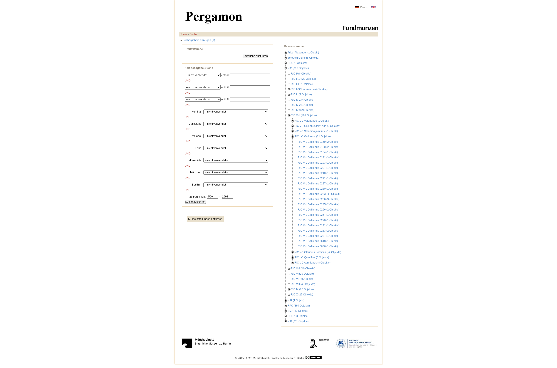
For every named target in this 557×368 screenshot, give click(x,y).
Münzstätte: (195, 160)
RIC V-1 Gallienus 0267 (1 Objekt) (318, 214)
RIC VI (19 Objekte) (302, 273)
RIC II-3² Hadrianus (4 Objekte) (309, 89)
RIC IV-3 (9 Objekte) (302, 110)
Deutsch (364, 7)
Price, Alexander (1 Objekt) (303, 52)
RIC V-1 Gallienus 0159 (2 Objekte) (318, 141)
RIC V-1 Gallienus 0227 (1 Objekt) (318, 183)
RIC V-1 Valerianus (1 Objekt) (311, 120)
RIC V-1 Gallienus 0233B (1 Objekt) (319, 194)
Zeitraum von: (198, 196)
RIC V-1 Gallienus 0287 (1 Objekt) (318, 235)
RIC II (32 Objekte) (302, 84)
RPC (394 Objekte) (298, 305)
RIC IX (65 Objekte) (302, 289)
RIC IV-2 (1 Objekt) (302, 104)
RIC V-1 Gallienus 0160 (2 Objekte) (318, 147)
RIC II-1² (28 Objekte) (303, 78)
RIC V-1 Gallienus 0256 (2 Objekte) (318, 209)
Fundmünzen (360, 27)
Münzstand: (195, 123)
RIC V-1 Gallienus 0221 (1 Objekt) (318, 178)
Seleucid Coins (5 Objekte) (303, 57)
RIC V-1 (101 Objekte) (304, 115)
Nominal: (196, 111)
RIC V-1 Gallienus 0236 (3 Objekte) (318, 199)
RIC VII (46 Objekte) (302, 278)
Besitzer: (197, 184)
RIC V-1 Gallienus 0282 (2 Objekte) (318, 225)
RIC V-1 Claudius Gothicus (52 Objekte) (317, 252)
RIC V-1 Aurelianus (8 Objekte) (312, 262)
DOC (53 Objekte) (298, 316)
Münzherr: (196, 172)
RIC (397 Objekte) (298, 68)
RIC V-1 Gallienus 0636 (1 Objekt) (318, 246)
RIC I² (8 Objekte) (301, 73)
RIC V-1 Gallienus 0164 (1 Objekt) (318, 152)
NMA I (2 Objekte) (297, 310)
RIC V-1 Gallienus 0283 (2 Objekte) (318, 230)
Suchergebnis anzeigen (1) (198, 40)
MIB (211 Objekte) (298, 321)
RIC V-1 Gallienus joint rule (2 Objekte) (317, 126)
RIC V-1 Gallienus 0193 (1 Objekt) (318, 162)
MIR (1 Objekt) (295, 300)
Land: (198, 148)
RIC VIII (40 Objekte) (303, 284)
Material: (197, 135)
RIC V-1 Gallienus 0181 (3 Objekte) (318, 157)
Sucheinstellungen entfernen (205, 218)
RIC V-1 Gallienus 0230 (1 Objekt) (318, 188)
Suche (193, 34)
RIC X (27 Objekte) (302, 294)
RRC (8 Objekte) (297, 63)
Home (183, 34)
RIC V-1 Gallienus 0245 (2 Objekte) (318, 204)
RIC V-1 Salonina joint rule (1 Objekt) (316, 131)
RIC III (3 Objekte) (301, 94)
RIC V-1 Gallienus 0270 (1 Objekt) (318, 220)
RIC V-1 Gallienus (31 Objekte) (312, 136)
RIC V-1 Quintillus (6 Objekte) (311, 257)
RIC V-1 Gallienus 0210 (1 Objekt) (318, 173)
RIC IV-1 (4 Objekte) (302, 99)
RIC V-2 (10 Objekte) (303, 268)
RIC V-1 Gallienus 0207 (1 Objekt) (318, 167)
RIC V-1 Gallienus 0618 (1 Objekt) (318, 241)
